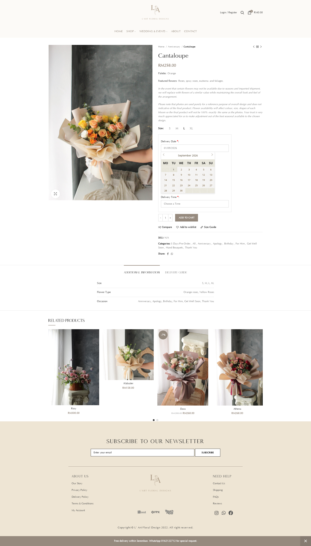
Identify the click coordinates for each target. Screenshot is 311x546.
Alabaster (128, 383)
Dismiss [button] (305, 541)
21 (165, 185)
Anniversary (174, 46)
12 (203, 174)
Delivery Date (170, 141)
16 (181, 180)
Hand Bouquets (174, 247)
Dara (183, 409)
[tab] (142, 270)
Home (161, 46)
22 (173, 185)
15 (173, 180)
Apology (217, 243)
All (194, 243)
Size (160, 128)
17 (189, 180)
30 (181, 190)
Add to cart (186, 217)
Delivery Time (170, 197)
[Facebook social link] (168, 253)
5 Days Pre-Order (180, 243)
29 (173, 190)
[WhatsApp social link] (172, 253)
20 (211, 180)
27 (211, 185)
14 (165, 180)
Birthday (228, 243)
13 (211, 174)
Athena (237, 409)
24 (189, 185)
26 (203, 185)
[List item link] (98, 483)
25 (196, 185)
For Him (240, 243)
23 (181, 185)
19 (203, 180)
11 (196, 174)
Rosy (73, 408)
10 (189, 174)
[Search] (242, 12)
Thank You (191, 247)
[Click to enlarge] (55, 193)
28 (165, 190)
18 (196, 180)
